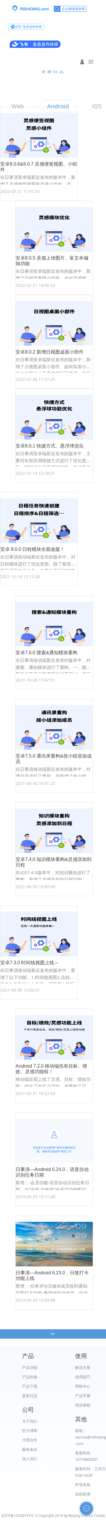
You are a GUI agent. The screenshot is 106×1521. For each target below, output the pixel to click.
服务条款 (29, 1449)
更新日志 (29, 1395)
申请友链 (82, 1484)
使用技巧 (82, 1376)
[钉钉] (26, 26)
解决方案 (82, 1367)
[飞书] (35, 44)
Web (17, 106)
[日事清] (30, 9)
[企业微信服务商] (70, 9)
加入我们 (29, 1458)
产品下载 (29, 1386)
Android (58, 106)
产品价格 (29, 1376)
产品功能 (29, 1367)
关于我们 (29, 1421)
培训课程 (82, 1405)
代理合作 (29, 1440)
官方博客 (29, 1430)
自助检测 (82, 1494)
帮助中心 (82, 1386)
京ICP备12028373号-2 (19, 1515)
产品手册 (82, 1395)
